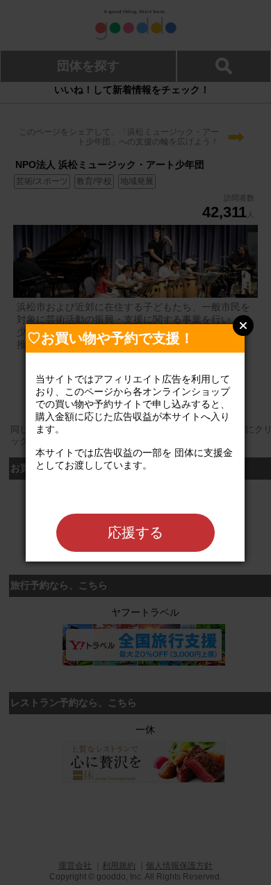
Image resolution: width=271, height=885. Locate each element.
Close (243, 325)
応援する (135, 532)
